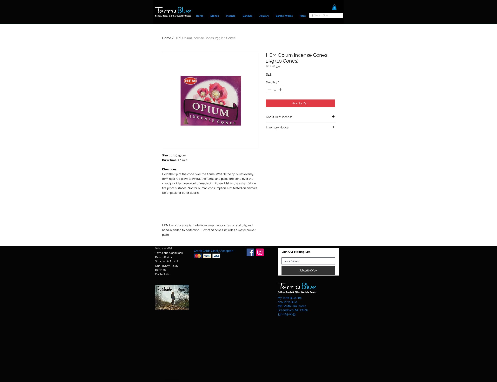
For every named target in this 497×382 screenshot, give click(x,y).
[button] (334, 7)
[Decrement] (269, 89)
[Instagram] (260, 252)
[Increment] (280, 89)
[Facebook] (250, 252)
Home (166, 38)
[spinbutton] (275, 89)
